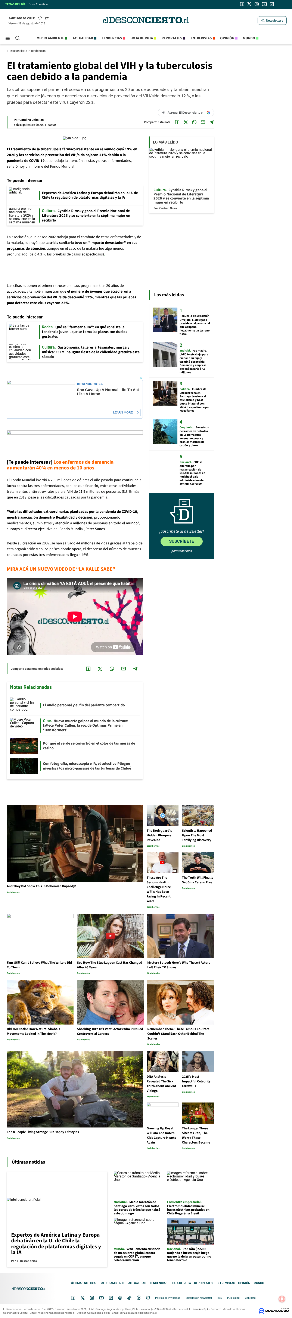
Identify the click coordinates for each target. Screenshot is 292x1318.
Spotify (120, 1298)
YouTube (101, 1298)
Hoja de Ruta (141, 38)
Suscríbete (181, 541)
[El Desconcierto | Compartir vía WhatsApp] (194, 122)
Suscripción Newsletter (199, 1297)
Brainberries (90, 384)
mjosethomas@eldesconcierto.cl (56, 1312)
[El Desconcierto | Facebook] (242, 4)
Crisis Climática (38, 4)
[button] (272, 20)
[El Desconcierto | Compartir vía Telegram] (211, 122)
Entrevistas (201, 38)
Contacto (250, 1297)
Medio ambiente (50, 38)
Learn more (123, 412)
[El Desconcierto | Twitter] (249, 4)
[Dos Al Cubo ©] (274, 1313)
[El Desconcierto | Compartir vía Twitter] (185, 122)
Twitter (83, 1298)
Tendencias (112, 38)
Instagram (92, 1298)
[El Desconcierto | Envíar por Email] (202, 122)
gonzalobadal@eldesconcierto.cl (138, 1312)
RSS (219, 1297)
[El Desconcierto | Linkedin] (272, 4)
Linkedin (111, 1298)
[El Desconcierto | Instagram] (256, 4)
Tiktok (129, 1298)
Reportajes (172, 38)
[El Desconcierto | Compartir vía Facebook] (177, 122)
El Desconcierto (17, 51)
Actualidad (83, 38)
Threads (139, 1297)
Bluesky (148, 1298)
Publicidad (233, 1297)
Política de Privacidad (167, 1297)
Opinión (227, 38)
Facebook (73, 1298)
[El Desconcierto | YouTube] (264, 4)
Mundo (249, 38)
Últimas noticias (84, 1283)
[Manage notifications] (282, 1299)
